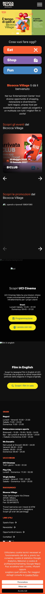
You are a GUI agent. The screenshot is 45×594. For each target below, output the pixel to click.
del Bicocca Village (16, 126)
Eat (10, 50)
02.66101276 (12, 500)
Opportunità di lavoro (12, 532)
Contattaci (7, 537)
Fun (10, 70)
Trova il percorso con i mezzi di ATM (19, 507)
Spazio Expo (8, 522)
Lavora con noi (24, 327)
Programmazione (24, 318)
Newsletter (8, 527)
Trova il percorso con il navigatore (18, 509)
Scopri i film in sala (24, 386)
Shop (11, 60)
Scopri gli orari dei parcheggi (15, 511)
